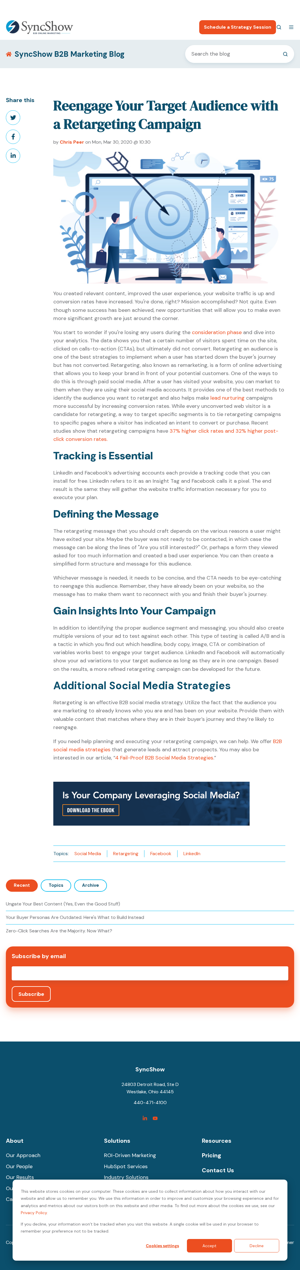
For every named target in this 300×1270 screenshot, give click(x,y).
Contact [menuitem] (285, 7)
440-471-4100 (224, 7)
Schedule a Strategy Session (237, 27)
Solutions (117, 1140)
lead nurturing (227, 397)
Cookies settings (162, 1245)
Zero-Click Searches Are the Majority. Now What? (59, 931)
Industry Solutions (126, 1177)
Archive (90, 885)
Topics (56, 885)
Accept (209, 1245)
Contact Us (218, 1170)
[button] (279, 27)
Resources (216, 1140)
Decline (257, 1245)
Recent (22, 885)
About (14, 1140)
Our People (19, 1166)
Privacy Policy (34, 1212)
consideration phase (217, 332)
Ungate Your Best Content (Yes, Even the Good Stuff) (63, 904)
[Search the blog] (285, 54)
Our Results (20, 1177)
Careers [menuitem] (256, 7)
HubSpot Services (126, 1166)
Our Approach (23, 1155)
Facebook (160, 853)
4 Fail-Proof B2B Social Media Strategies (164, 757)
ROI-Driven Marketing (130, 1155)
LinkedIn (191, 853)
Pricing (211, 1155)
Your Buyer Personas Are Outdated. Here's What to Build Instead (75, 917)
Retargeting (125, 853)
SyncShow (150, 1069)
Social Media (87, 853)
